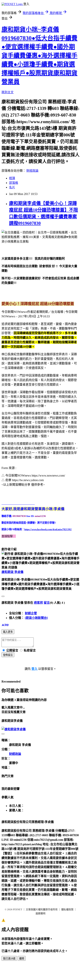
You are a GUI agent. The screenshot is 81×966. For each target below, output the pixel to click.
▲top (5, 624)
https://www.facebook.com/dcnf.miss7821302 (48, 529)
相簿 (12, 178)
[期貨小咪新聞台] (36, 617)
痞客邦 (38, 602)
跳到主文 (8, 92)
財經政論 (32, 170)
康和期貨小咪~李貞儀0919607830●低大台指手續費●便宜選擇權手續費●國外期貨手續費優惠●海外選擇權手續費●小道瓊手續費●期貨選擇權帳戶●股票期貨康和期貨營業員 (39, 55)
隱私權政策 (67, 909)
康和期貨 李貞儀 (12, 572)
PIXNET (17, 909)
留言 (47, 602)
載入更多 (8, 631)
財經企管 (31, 613)
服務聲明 (40, 913)
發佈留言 (8, 655)
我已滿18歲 (9, 958)
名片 (12, 187)
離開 (21, 958)
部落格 (13, 182)
